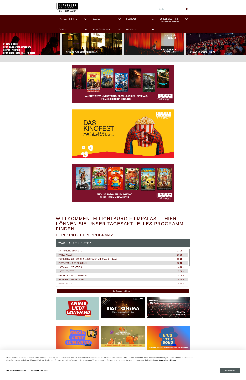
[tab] (122, 251)
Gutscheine (131, 29)
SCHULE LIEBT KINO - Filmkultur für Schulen (170, 20)
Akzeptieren (230, 370)
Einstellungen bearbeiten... (39, 370)
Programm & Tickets (68, 19)
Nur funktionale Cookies (16, 370)
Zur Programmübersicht (123, 291)
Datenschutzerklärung (167, 360)
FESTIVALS (131, 19)
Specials (96, 19)
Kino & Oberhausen (101, 29)
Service (62, 29)
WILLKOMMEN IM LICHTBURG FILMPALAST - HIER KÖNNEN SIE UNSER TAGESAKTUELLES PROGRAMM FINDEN (120, 223)
